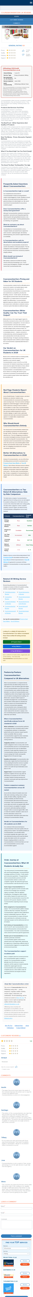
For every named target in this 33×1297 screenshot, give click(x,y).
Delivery (3, 55)
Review (16, 16)
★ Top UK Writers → (16, 651)
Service (5, 1246)
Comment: (4, 1219)
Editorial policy (8, 1018)
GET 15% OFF (9, 1277)
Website (25, 1264)
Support (3, 58)
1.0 (31, 1041)
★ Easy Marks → (16, 646)
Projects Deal (24, 619)
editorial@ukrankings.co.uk (11, 1004)
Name (3, 1206)
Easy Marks (6, 621)
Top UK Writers (15, 621)
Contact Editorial (20, 1028)
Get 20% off (8, 1265)
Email (3, 1213)
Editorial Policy (19, 1025)
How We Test (20, 998)
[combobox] (16, 1248)
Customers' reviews (16, 20)
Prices (3, 50)
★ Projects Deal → (16, 642)
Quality (3, 53)
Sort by (5, 1251)
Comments (16, 23)
